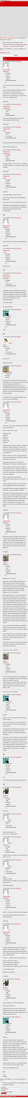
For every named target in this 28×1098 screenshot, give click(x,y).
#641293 (18, 217)
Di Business (9, 1096)
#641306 (18, 814)
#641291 (19, 149)
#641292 (18, 174)
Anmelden (4, 1093)
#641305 (19, 787)
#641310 (18, 924)
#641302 (18, 653)
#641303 (18, 694)
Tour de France (12, 37)
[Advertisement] (14, 22)
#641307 (19, 836)
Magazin (5, 5)
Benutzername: (4, 1088)
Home (4, 4)
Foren (5, 37)
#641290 (18, 127)
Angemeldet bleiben (7, 1091)
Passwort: (3, 1090)
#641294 (19, 248)
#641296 (19, 309)
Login (8, 52)
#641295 (18, 273)
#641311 (18, 979)
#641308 (19, 860)
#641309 (18, 888)
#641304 (18, 757)
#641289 (18, 104)
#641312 (18, 1017)
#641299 (18, 402)
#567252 (19, 61)
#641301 (19, 554)
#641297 (19, 336)
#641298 (18, 365)
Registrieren (3, 52)
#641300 (18, 513)
